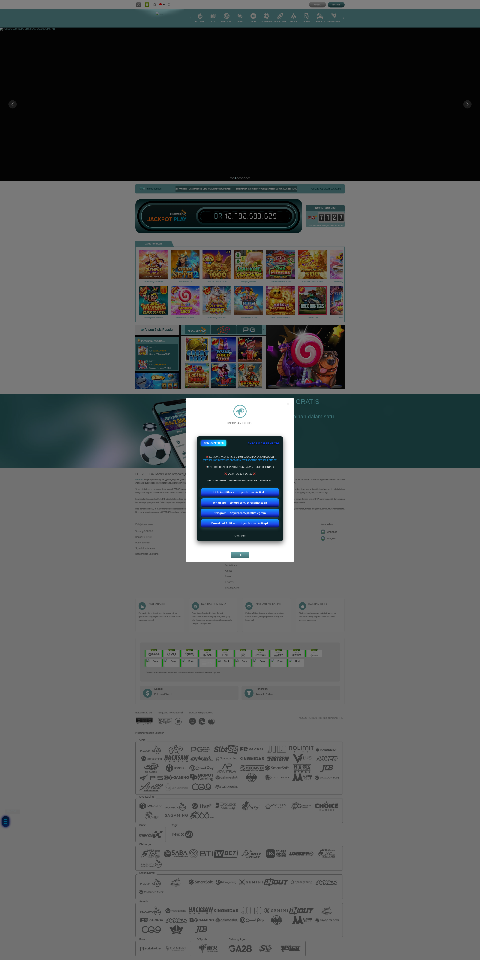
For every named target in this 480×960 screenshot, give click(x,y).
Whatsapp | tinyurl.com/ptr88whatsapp (240, 502)
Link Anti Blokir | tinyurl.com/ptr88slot (240, 492)
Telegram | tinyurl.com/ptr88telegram (240, 513)
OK (240, 555)
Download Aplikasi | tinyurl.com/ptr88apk (240, 523)
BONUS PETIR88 (213, 443)
